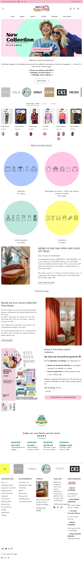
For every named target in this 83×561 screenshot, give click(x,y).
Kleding (22, 16)
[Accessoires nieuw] (62, 218)
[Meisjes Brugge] (41, 8)
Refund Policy (5, 504)
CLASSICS (53, 104)
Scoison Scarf (33, 126)
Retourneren (23, 493)
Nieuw (13, 16)
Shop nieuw (41, 81)
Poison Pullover (19, 126)
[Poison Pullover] (20, 116)
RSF (31, 134)
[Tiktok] (25, 1)
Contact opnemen (7, 493)
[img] (41, 436)
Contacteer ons (24, 482)
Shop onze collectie (41, 50)
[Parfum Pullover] (62, 116)
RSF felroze (59, 134)
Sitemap (3, 515)
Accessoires (62, 240)
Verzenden (22, 488)
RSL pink (45, 134)
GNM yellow (17, 134)
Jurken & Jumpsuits (21, 240)
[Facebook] (18, 1)
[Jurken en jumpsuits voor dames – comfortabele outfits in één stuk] (21, 218)
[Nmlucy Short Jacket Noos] (76, 116)
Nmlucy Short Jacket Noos (74, 126)
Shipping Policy (6, 501)
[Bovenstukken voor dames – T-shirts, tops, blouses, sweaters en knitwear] (62, 169)
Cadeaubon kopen (7, 485)
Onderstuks (21, 191)
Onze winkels (67, 16)
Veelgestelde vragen (25, 485)
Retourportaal (23, 496)
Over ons (4, 482)
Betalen (21, 490)
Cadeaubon (54, 16)
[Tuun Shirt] (48, 116)
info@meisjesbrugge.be (59, 504)
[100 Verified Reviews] (41, 427)
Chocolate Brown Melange (72, 134)
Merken (33, 16)
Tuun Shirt (45, 126)
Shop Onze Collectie (46, 283)
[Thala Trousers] (7, 116)
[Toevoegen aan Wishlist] (9, 112)
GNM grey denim (3, 134)
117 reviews (41, 438)
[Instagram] (22, 1)
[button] (78, 8)
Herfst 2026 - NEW (32, 104)
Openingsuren (7, 340)
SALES (44, 104)
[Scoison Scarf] (34, 116)
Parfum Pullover (61, 126)
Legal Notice (5, 512)
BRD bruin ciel (63, 134)
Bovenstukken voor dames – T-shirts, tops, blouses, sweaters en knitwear (62, 192)
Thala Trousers (5, 126)
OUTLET (44, 16)
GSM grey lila (59, 139)
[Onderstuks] (21, 169)
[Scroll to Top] (80, 552)
